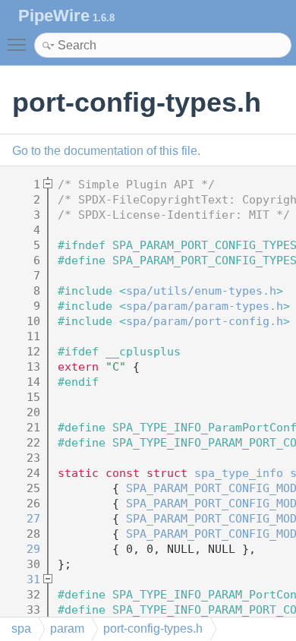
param (67, 628)
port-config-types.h (153, 628)
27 (23, 519)
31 (23, 579)
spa (21, 628)
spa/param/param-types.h (204, 306)
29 (23, 549)
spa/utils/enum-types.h (201, 291)
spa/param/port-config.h (204, 321)
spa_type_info (238, 473)
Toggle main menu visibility (19, 44)
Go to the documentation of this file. (106, 150)
